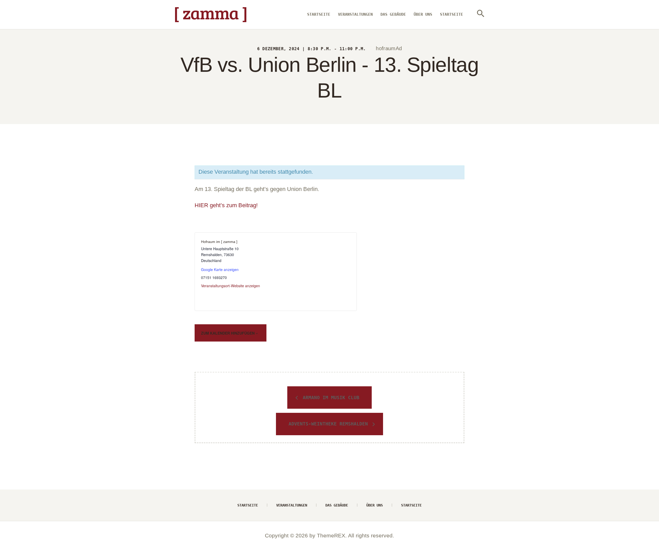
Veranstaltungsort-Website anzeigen (230, 285)
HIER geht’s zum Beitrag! (226, 205)
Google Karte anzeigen (220, 269)
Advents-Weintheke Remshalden (330, 423)
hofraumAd (389, 48)
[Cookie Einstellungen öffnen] (11, 543)
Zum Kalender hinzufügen (228, 333)
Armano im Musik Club (329, 397)
